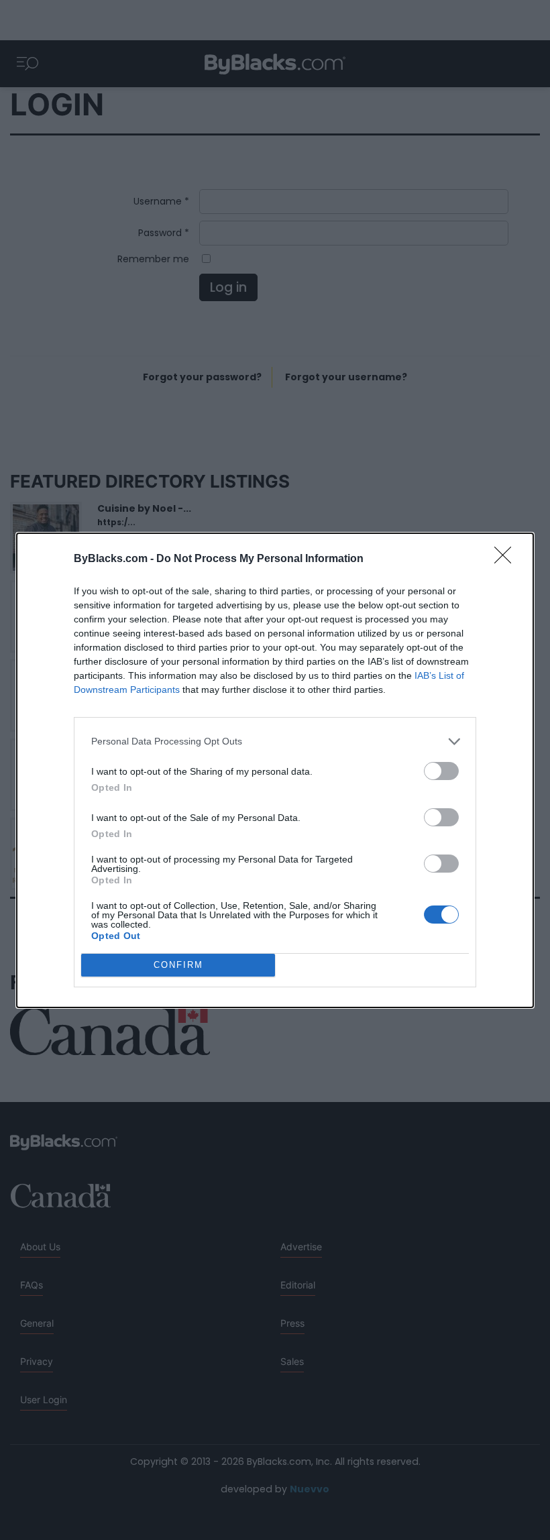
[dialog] (275, 770)
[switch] (441, 771)
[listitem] (275, 741)
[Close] (507, 559)
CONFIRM (178, 965)
